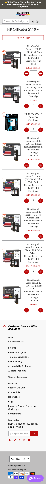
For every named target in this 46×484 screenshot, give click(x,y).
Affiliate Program (17, 370)
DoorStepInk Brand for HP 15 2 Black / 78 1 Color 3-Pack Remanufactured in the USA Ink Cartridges (33, 253)
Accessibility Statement (20, 366)
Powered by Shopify (17, 469)
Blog (10, 401)
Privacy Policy (15, 361)
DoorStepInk (13, 465)
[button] (33, 21)
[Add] (40, 73)
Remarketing (14, 413)
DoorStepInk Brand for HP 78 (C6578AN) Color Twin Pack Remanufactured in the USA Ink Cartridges (33, 182)
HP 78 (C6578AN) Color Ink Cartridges (33, 117)
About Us (12, 383)
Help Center (14, 396)
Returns (12, 347)
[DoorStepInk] (23, 14)
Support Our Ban (16, 387)
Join (34, 433)
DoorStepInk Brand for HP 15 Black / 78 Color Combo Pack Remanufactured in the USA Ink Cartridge (33, 218)
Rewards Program (17, 352)
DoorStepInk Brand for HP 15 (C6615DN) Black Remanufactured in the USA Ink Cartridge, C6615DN (33, 147)
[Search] (28, 21)
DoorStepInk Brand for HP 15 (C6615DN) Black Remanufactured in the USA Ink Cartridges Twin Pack (33, 55)
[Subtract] (26, 73)
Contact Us (14, 392)
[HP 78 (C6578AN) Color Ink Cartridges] (11, 122)
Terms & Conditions (18, 357)
